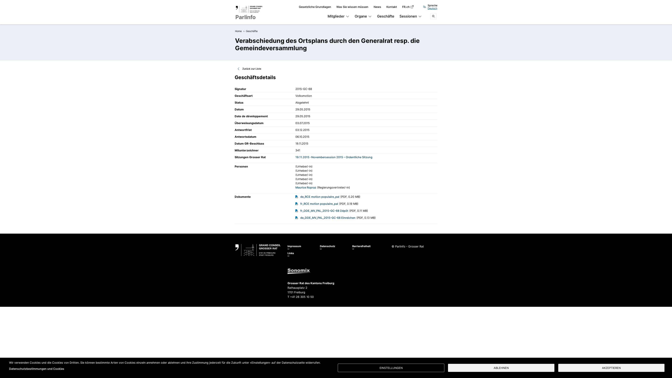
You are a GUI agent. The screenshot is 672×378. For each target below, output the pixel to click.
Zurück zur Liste (251, 68)
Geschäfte (385, 16)
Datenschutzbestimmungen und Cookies (36, 368)
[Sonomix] (299, 271)
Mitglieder (336, 16)
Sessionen (408, 16)
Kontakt (391, 7)
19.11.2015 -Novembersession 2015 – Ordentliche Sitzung (333, 157)
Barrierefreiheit (361, 246)
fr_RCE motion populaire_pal (319, 203)
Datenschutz (327, 246)
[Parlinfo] (258, 250)
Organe (361, 16)
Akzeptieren (611, 368)
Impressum (294, 246)
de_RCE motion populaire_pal (319, 196)
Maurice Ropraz (305, 187)
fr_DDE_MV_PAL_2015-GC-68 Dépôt (324, 210)
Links (291, 253)
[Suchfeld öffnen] (433, 16)
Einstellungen (391, 368)
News (377, 7)
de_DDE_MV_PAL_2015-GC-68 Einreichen (327, 217)
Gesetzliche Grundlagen (315, 7)
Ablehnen (501, 368)
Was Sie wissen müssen (352, 7)
